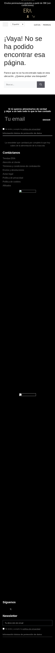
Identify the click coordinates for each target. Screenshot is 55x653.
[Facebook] (5, 609)
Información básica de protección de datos (22, 133)
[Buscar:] (20, 84)
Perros (47, 25)
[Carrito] (33, 16)
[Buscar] (41, 84)
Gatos (37, 25)
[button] (22, 16)
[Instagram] (16, 609)
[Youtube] (21, 609)
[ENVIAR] (46, 623)
